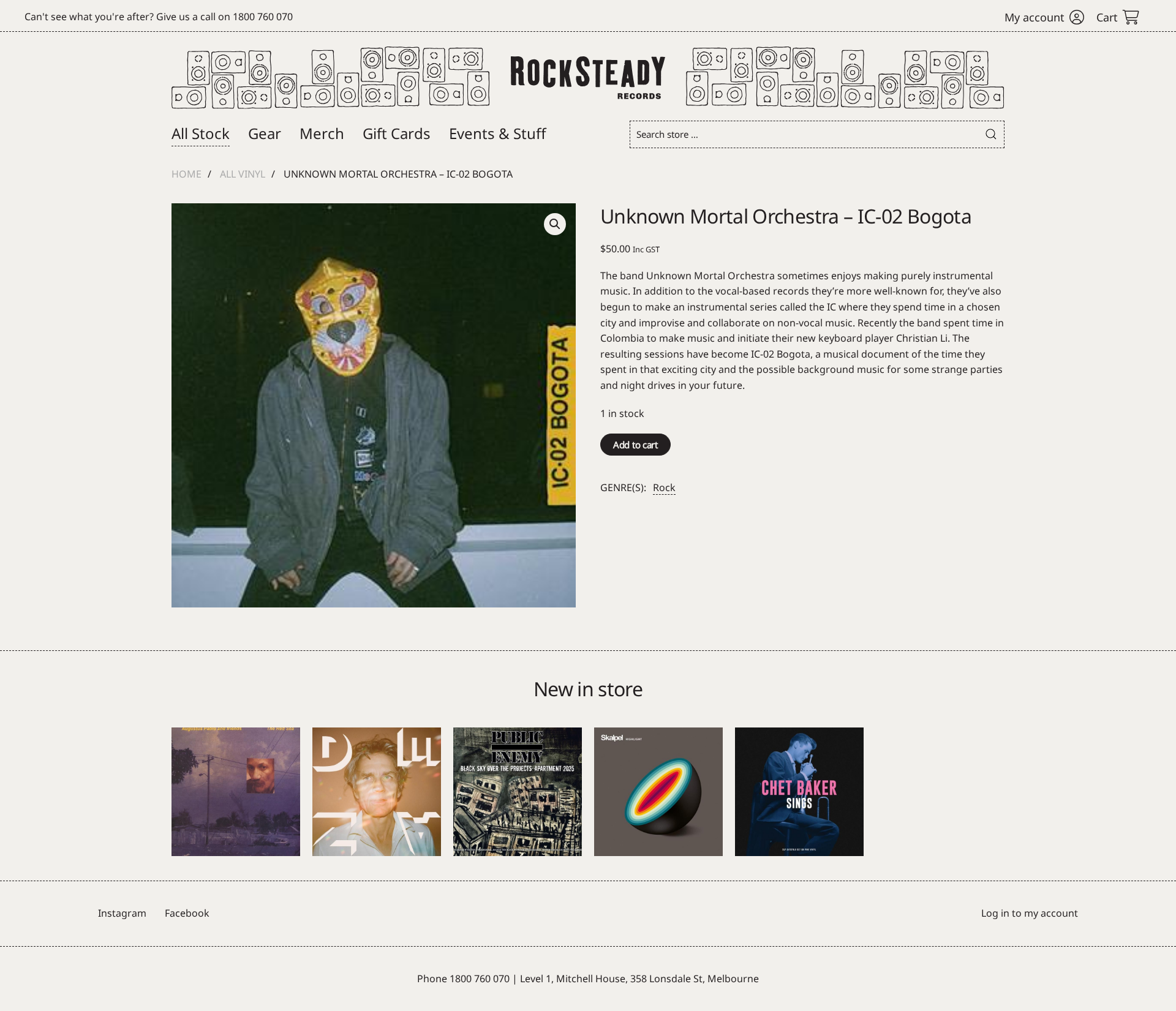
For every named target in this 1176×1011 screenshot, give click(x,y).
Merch (322, 133)
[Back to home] (588, 77)
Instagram (122, 913)
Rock (664, 487)
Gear (264, 133)
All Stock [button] (201, 133)
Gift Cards (397, 133)
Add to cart (635, 444)
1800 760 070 (263, 16)
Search (991, 134)
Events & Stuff (497, 133)
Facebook (187, 913)
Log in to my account (1029, 913)
